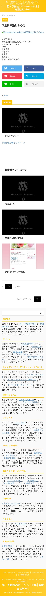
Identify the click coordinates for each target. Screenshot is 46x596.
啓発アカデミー (12, 136)
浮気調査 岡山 (31, 455)
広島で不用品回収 (26, 400)
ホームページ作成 (9, 572)
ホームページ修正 (23, 572)
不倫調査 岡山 (10, 458)
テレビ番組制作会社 (28, 324)
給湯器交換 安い (24, 354)
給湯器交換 (36, 346)
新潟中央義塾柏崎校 (14, 238)
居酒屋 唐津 (7, 546)
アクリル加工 (20, 422)
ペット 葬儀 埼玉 (27, 483)
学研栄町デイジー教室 (15, 271)
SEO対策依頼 (24, 575)
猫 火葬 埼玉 (9, 483)
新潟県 (6, 96)
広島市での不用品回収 (32, 402)
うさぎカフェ (20, 523)
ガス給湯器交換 (27, 344)
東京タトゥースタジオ (11, 503)
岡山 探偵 (10, 455)
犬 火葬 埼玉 (32, 481)
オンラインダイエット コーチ (20, 385)
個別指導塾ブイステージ (16, 170)
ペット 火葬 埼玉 (14, 481)
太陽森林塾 (10, 204)
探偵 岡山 (38, 453)
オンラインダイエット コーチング (21, 379)
